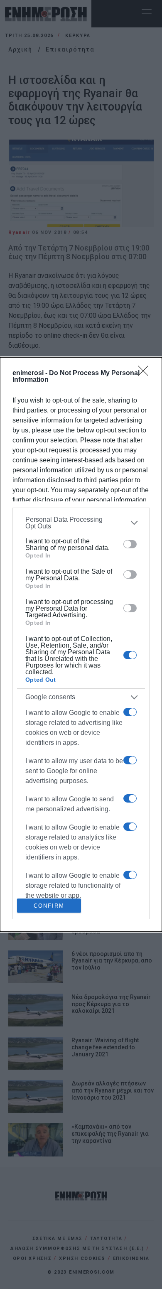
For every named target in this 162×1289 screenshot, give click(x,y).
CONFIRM (49, 906)
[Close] (146, 373)
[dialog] (81, 644)
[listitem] (81, 523)
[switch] (130, 544)
